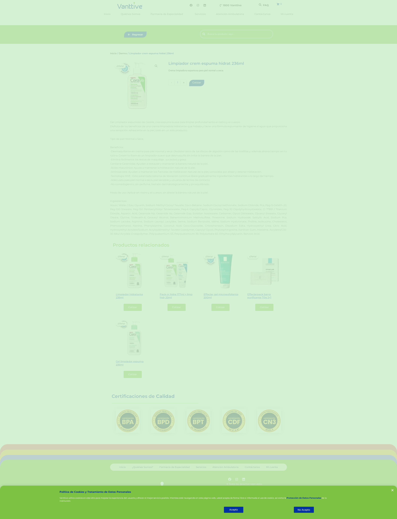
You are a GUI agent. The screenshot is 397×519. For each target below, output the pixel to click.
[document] (198, 259)
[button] (392, 490)
